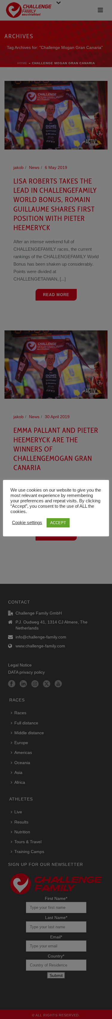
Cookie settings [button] (27, 522)
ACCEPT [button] (58, 523)
